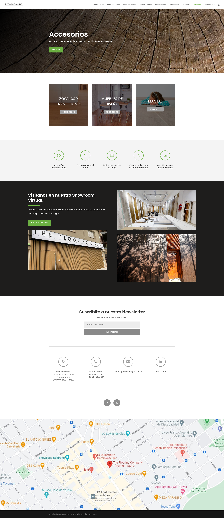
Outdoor (186, 5)
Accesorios (196, 5)
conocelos (68, 112)
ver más (56, 49)
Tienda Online (98, 5)
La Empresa (208, 5)
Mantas (155, 101)
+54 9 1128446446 (95, 377)
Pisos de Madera (129, 5)
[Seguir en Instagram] (116, 402)
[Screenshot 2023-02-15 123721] (112, 510)
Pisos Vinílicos (160, 5)
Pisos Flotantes (146, 5)
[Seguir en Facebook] (107, 402)
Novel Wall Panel (113, 5)
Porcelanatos (174, 5)
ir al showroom (40, 223)
